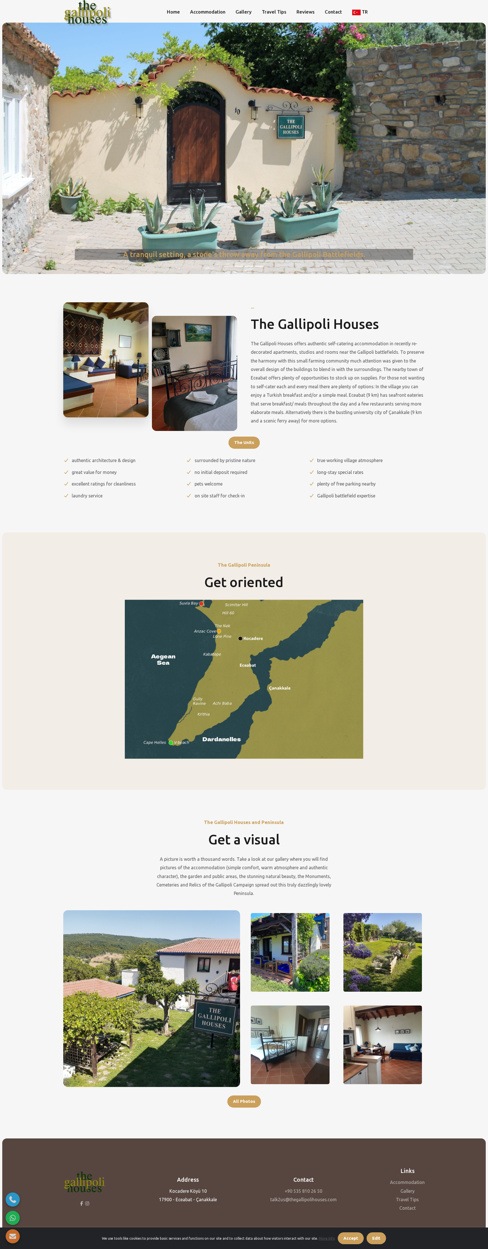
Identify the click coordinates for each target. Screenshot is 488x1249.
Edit (376, 1238)
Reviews (306, 11)
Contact (333, 11)
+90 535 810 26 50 (303, 1191)
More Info (327, 1238)
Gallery (244, 11)
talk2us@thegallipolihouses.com (303, 1199)
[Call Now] (13, 1199)
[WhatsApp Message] (13, 1218)
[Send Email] (13, 1236)
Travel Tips (274, 11)
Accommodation (207, 11)
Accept (350, 1238)
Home (173, 11)
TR (364, 11)
